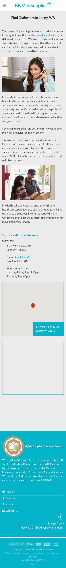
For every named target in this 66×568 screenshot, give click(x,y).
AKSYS (41, 560)
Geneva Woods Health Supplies (45, 553)
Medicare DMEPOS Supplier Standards (42, 527)
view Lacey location (47, 35)
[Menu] (4, 5)
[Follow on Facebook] (61, 517)
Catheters (8, 217)
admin (25, 560)
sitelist (33, 564)
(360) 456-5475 (23, 257)
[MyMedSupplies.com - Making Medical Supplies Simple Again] (33, 5)
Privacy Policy (56, 523)
